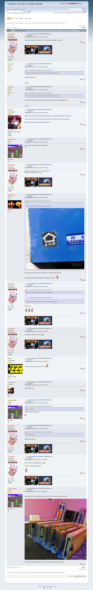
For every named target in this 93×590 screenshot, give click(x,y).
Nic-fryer (11, 64)
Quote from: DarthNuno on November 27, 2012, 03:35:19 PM (38, 200)
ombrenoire (11, 382)
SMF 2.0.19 (40, 586)
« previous (81, 25)
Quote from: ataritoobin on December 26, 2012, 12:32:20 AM (38, 289)
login (19, 9)
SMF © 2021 (46, 586)
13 (17, 27)
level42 (10, 110)
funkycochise (12, 139)
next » (85, 25)
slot (40, 334)
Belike (10, 358)
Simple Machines (52, 586)
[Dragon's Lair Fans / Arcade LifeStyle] (10, 60)
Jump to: (71, 576)
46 (20, 27)
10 (13, 27)
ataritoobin (11, 195)
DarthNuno (11, 34)
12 (16, 27)
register (23, 9)
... (11, 27)
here (49, 171)
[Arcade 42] (10, 135)
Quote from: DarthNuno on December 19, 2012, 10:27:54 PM (38, 70)
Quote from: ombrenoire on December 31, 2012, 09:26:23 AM (38, 406)
